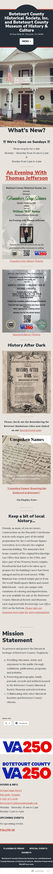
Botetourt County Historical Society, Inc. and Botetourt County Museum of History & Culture (27, 22)
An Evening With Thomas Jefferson (26, 175)
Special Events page (31, 430)
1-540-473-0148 (9, 798)
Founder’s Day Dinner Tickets (26, 261)
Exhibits (26, 852)
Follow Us (7, 830)
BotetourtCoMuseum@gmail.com (19, 803)
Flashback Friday (13, 848)
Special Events (38, 848)
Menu (27, 41)
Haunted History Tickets (26, 334)
